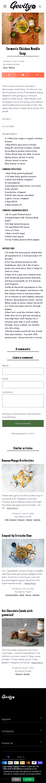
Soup (5, 68)
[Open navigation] (5, 6)
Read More (12, 508)
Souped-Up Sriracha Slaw (17, 536)
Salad (21, 595)
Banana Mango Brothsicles (18, 461)
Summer (37, 520)
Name (5, 365)
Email (5, 379)
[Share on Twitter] (23, 75)
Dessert (21, 520)
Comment (7, 392)
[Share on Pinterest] (37, 75)
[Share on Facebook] (9, 75)
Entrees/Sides (12, 595)
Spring (28, 595)
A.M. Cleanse (11, 520)
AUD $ (19, 757)
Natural (19, 674)
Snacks (29, 520)
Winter (12, 68)
